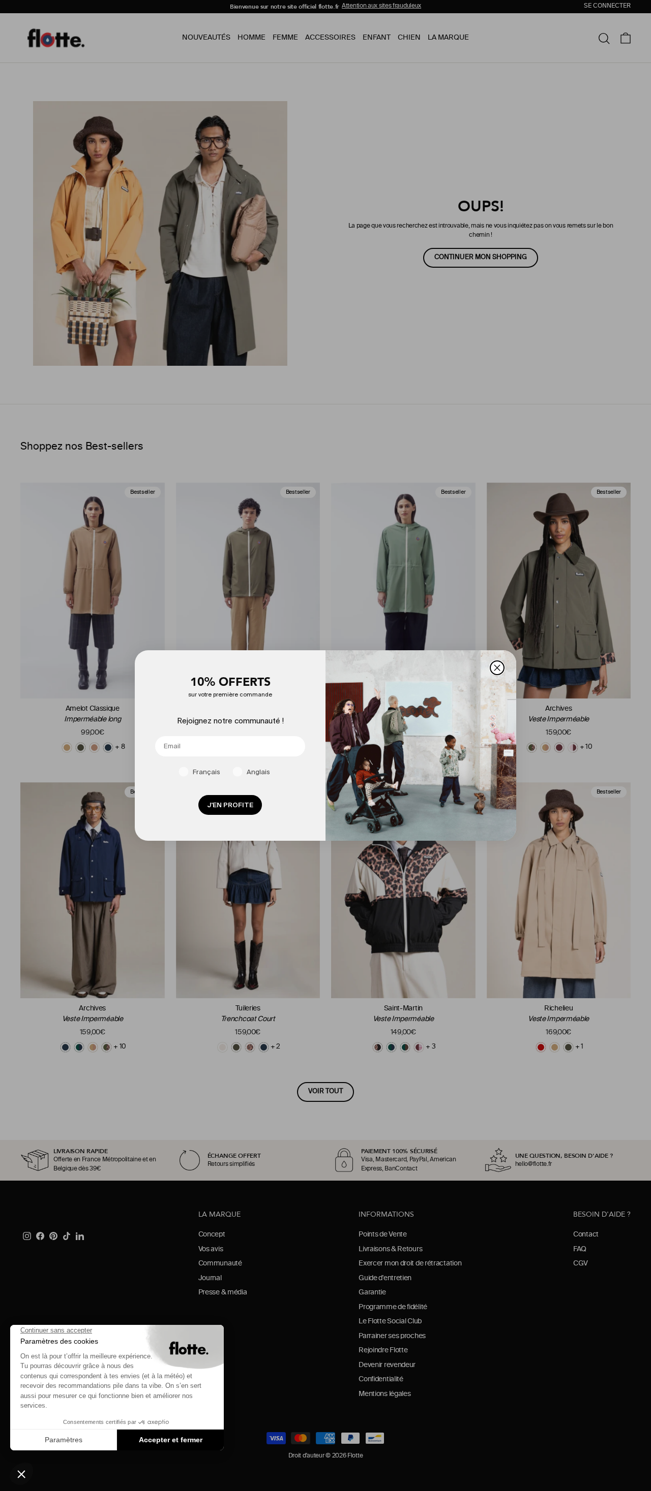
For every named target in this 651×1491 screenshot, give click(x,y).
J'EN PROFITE (230, 805)
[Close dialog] (497, 668)
